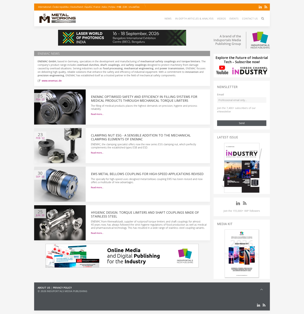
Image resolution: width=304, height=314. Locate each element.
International (44, 6)
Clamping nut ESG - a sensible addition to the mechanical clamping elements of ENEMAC (141, 137)
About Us (44, 287)
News (168, 18)
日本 (125, 6)
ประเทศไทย (134, 6)
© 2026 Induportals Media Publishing (62, 291)
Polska (112, 6)
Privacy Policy (62, 287)
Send (242, 123)
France (97, 6)
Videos (221, 18)
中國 (119, 6)
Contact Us (250, 18)
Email (220, 94)
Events (234, 18)
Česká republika (61, 6)
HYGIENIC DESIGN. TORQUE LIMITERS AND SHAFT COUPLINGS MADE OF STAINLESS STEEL (145, 214)
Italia (104, 6)
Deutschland (76, 6)
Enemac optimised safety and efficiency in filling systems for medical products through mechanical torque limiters (144, 99)
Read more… (97, 114)
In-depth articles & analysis (194, 18)
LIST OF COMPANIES (50, 294)
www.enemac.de (52, 80)
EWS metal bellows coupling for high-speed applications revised (147, 174)
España (88, 6)
